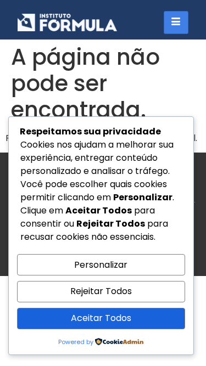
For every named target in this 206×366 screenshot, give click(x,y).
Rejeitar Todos (101, 291)
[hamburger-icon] (176, 22)
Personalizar (100, 264)
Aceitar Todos (101, 318)
